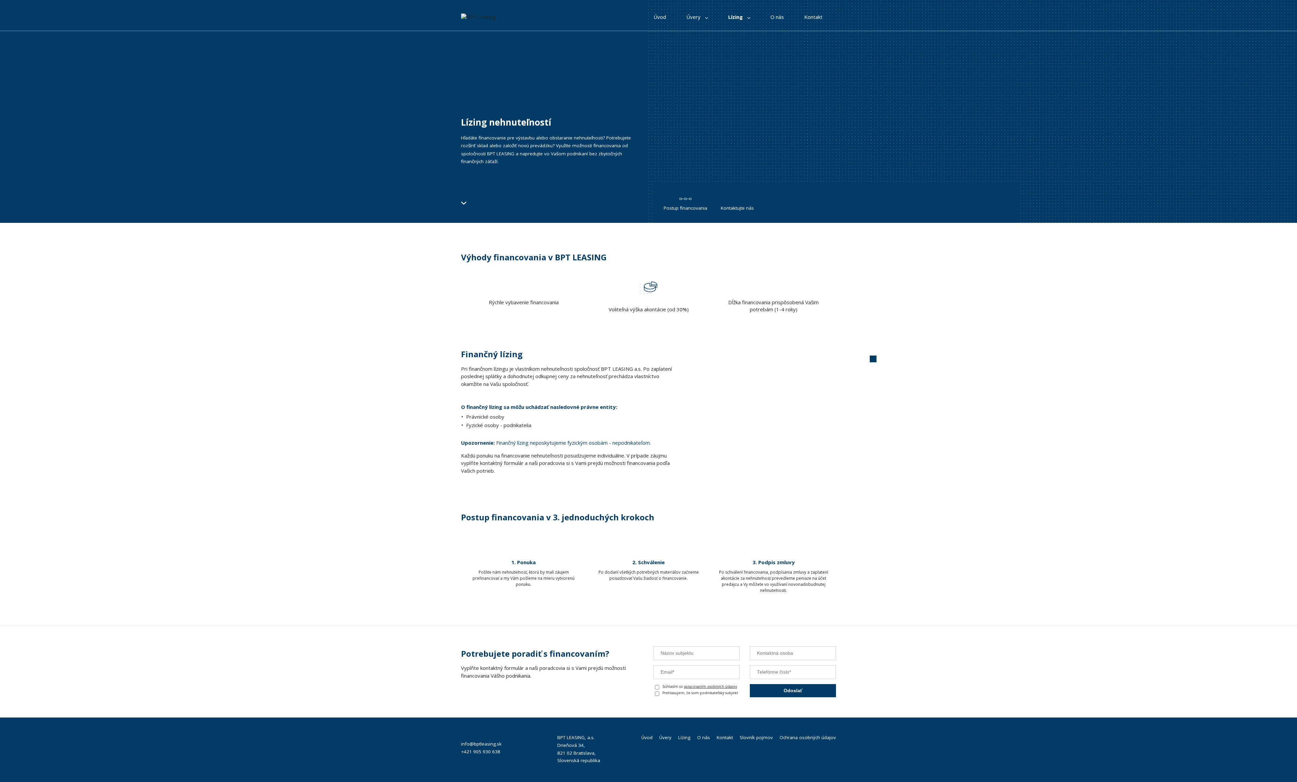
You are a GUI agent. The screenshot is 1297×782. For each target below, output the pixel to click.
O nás (777, 17)
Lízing (736, 17)
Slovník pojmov (756, 737)
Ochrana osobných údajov (808, 737)
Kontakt (813, 17)
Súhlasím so (699, 686)
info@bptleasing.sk (481, 744)
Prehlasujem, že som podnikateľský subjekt (700, 692)
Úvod (660, 17)
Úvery (694, 17)
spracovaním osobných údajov (710, 686)
